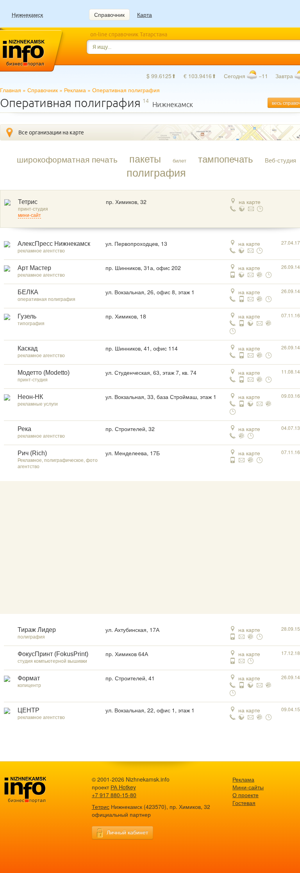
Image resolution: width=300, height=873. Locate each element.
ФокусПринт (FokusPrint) (53, 654)
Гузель (27, 316)
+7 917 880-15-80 (114, 795)
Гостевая (243, 803)
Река (24, 429)
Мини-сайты (248, 787)
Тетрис (28, 202)
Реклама (75, 90)
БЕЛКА (28, 292)
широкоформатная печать (67, 159)
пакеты (145, 158)
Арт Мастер (34, 268)
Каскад (28, 348)
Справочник (109, 14)
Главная (10, 90)
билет (179, 160)
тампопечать (225, 159)
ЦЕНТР (28, 710)
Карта (144, 14)
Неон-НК (30, 397)
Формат (29, 678)
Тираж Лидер (37, 629)
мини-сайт (29, 215)
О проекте (245, 795)
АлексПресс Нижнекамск (54, 243)
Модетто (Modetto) (44, 372)
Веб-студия (280, 160)
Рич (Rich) (32, 453)
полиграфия (156, 172)
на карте (250, 202)
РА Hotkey (123, 787)
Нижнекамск (27, 15)
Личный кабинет (127, 832)
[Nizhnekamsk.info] (37, 790)
